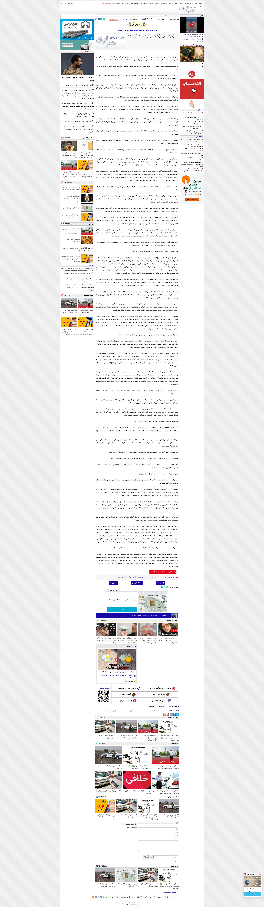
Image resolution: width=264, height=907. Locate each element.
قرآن (122, 3)
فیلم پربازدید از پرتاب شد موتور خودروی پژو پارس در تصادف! (192, 40)
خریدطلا (122, 610)
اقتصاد (151, 3)
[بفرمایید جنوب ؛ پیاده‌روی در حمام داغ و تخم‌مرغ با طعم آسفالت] (117, 659)
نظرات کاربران (137, 582)
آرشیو (190, 3)
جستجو (186, 3)
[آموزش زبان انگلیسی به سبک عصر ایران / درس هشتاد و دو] (192, 54)
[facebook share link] (99, 19)
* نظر (176, 839)
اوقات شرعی (171, 3)
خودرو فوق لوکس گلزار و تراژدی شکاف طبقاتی (78, 85)
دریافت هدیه (253, 894)
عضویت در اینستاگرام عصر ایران (159, 688)
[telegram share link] (101, 19)
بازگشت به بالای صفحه (170, 892)
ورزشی (143, 3)
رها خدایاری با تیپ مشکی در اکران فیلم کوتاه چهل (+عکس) (192, 127)
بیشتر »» (184, 15)
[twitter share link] (96, 19)
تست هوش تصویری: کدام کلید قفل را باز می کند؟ (192, 159)
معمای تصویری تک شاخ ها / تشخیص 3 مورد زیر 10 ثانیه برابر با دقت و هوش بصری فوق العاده (192, 164)
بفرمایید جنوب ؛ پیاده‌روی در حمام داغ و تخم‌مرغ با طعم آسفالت (118, 672)
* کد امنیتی (175, 854)
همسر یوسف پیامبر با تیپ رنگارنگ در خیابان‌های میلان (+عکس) (193, 132)
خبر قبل (114, 583)
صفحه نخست (176, 19)
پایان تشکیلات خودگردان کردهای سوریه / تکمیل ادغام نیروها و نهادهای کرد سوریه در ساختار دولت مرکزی (78, 129)
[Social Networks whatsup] (167, 587)
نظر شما (175, 823)
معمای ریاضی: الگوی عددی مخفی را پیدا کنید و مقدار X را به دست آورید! (192, 145)
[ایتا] (164, 714)
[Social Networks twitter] (164, 587)
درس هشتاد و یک (197, 67)
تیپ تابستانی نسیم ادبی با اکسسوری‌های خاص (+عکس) (192, 114)
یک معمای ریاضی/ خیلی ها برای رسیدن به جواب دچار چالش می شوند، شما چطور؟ (192, 170)
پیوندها (131, 897)
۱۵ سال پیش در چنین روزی (126, 688)
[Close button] (261, 874)
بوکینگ (128, 827)
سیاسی (155, 3)
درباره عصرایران (152, 897)
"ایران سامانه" (128, 905)
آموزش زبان (104, 3)
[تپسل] (108, 590)
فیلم (115, 3)
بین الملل (139, 3)
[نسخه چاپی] (142, 19)
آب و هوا (176, 3)
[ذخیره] (145, 19)
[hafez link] (137, 24)
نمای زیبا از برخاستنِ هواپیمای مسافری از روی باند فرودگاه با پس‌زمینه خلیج (192, 35)
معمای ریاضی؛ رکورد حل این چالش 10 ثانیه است (192, 154)
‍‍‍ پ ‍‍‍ (149, 18)
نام (177, 826)
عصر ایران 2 (110, 3)
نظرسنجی (181, 3)
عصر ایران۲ (160, 897)
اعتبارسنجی (134, 827)
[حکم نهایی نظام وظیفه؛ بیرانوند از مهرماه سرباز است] (77, 64)
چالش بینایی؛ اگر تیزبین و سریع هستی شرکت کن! (193, 150)
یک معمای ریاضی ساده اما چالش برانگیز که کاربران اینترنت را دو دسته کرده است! (192, 141)
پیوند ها (165, 3)
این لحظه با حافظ (158, 694)
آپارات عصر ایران (126, 700)
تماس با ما (195, 3)
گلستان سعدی (125, 694)
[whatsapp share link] (104, 19)
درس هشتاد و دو (197, 64)
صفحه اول (200, 3)
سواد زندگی (160, 3)
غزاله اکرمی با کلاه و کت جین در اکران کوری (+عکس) (193, 118)
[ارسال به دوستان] (144, 19)
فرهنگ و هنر (133, 3)
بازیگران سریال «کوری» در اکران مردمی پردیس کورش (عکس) (193, 123)
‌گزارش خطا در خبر (114, 19)
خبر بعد (159, 583)
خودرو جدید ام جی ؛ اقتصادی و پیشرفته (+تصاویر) (77, 122)
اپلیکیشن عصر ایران (104, 688)
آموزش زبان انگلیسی (159, 700)
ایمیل (176, 832)
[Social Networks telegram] (162, 587)
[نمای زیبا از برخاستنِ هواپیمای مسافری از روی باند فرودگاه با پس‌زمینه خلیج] (192, 25)
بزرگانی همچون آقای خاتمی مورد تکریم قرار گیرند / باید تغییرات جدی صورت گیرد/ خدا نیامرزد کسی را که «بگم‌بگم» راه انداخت (78, 106)
